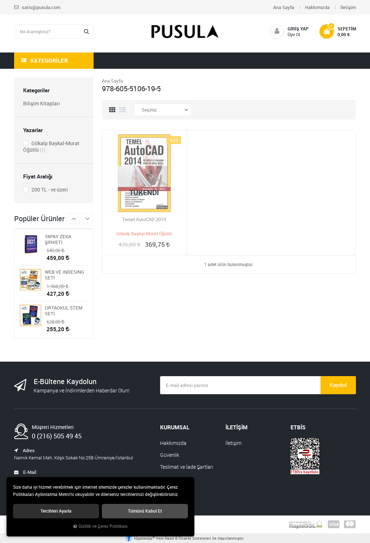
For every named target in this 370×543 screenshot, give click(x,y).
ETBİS (298, 427)
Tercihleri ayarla (56, 511)
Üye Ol (294, 34)
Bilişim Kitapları (41, 103)
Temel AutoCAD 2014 (144, 219)
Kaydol (338, 384)
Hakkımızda (317, 7)
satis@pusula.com (40, 7)
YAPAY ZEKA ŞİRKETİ (58, 239)
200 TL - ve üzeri (49, 189)
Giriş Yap (298, 28)
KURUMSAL (174, 427)
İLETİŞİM (236, 427)
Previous (87, 218)
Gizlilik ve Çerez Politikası (103, 526)
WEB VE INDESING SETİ (64, 275)
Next (73, 218)
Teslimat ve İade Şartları (186, 466)
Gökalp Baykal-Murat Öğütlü (51, 146)
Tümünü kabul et (145, 511)
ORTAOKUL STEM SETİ (63, 310)
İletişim (348, 7)
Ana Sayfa (283, 7)
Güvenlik (169, 454)
